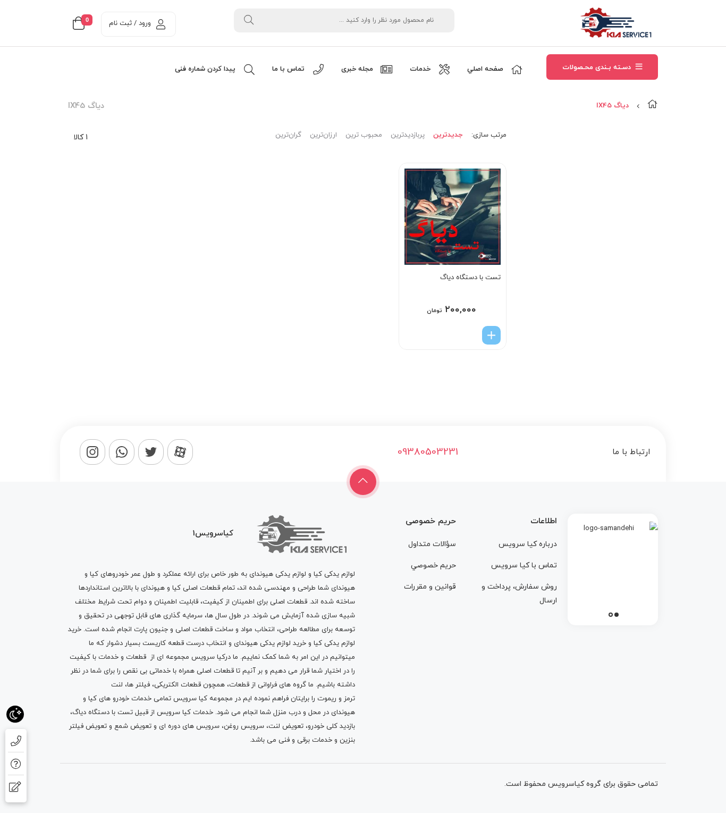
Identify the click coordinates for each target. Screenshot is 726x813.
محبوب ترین (363, 135)
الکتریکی (166, 685)
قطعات (136, 657)
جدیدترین (447, 135)
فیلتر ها (138, 685)
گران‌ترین (288, 135)
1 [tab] (616, 615)
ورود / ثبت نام (130, 23)
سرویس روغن (244, 726)
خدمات (108, 657)
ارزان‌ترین (323, 135)
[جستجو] (249, 20)
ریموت (326, 698)
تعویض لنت (285, 726)
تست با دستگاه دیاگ (470, 277)
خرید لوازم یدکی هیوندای (270, 643)
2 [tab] (611, 615)
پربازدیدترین (408, 135)
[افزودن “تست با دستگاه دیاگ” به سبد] (491, 335)
